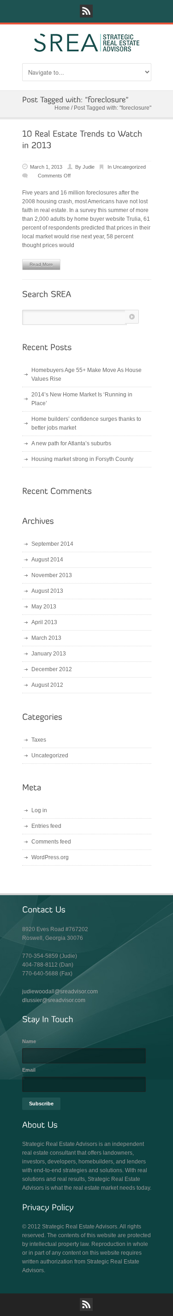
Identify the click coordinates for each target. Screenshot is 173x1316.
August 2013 (47, 591)
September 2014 (52, 544)
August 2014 (47, 559)
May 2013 (43, 606)
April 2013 (44, 622)
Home (62, 108)
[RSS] (86, 11)
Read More (41, 264)
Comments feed (51, 841)
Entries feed (46, 826)
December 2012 (51, 669)
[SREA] (87, 48)
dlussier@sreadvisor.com (53, 1000)
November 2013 (51, 575)
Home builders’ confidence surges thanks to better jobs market (86, 423)
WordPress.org (50, 857)
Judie (89, 167)
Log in (39, 810)
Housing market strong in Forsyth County (82, 459)
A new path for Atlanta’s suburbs (71, 443)
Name (29, 1041)
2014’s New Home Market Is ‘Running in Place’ (81, 399)
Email (29, 1070)
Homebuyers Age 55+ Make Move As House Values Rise (86, 374)
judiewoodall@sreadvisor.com (60, 991)
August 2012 (47, 685)
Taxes (38, 740)
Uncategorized (129, 167)
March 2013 (46, 638)
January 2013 (48, 653)
